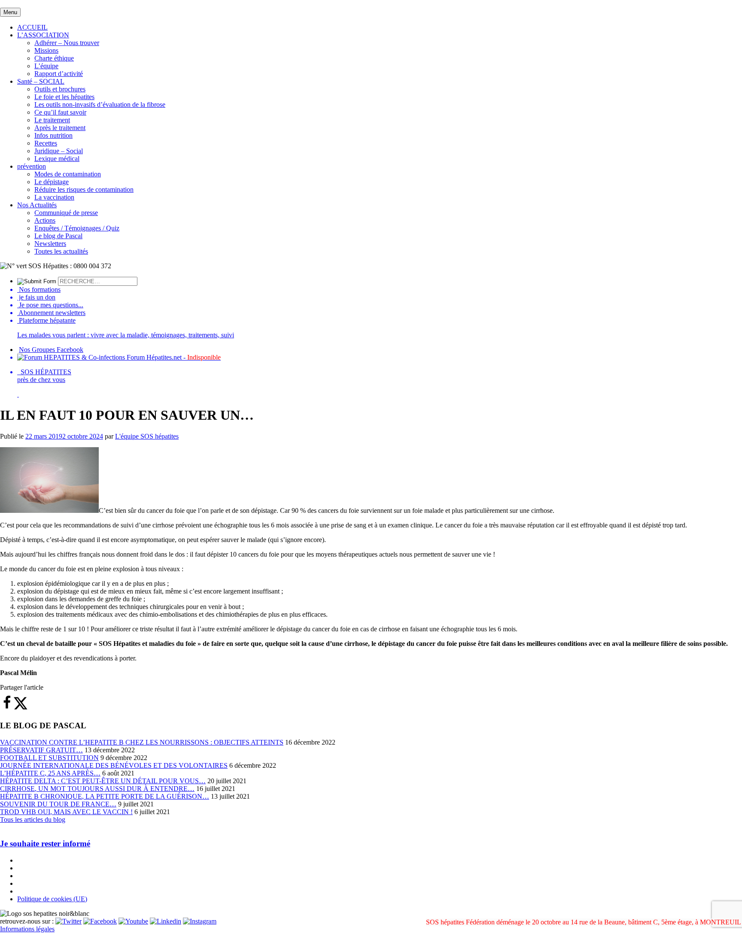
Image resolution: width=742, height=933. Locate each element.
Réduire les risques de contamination (84, 189)
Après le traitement (59, 127)
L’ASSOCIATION (43, 35)
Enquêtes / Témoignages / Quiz (76, 228)
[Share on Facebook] (7, 707)
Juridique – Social (58, 150)
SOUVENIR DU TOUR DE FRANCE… (58, 804)
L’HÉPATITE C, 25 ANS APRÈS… (50, 773)
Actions (44, 220)
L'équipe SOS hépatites (147, 436)
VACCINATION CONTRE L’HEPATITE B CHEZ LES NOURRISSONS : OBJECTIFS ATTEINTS (141, 742)
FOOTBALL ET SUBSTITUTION (49, 757)
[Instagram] (199, 921)
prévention (31, 166)
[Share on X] (20, 707)
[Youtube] (133, 921)
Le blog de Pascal (58, 235)
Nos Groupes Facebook (51, 349)
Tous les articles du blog (32, 819)
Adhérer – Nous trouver (66, 42)
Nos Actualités (37, 205)
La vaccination (54, 197)
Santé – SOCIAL (40, 81)
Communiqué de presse (66, 212)
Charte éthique (54, 58)
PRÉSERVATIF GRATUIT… (41, 750)
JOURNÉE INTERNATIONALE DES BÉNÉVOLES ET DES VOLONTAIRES (114, 765)
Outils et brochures (59, 89)
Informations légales (27, 929)
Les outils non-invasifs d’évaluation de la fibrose (99, 104)
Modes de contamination (67, 174)
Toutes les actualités (61, 251)
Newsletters (50, 243)
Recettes (45, 143)
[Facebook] (100, 921)
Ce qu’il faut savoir (60, 112)
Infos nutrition (53, 135)
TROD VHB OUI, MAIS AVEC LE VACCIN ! (66, 811)
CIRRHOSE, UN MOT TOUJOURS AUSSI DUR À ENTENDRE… (97, 788)
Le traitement (52, 120)
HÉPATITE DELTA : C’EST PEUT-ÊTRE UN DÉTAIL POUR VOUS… (103, 781)
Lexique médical (56, 158)
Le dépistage (51, 181)
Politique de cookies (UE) (52, 899)
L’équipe (46, 66)
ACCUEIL (32, 27)
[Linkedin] (165, 921)
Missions (46, 50)
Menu (10, 12)
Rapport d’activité (58, 73)
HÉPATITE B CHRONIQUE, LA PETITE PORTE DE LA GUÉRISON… (104, 796)
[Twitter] (68, 921)
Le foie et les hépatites (64, 96)
